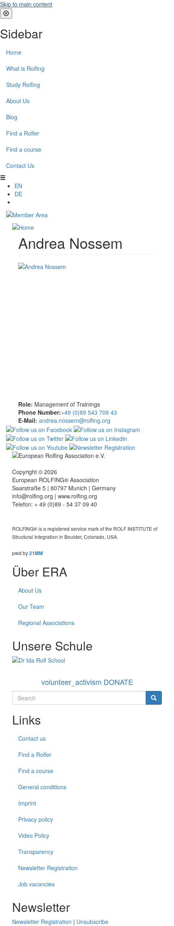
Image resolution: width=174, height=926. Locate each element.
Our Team (31, 606)
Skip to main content (26, 4)
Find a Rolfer (22, 133)
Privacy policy (35, 819)
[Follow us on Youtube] (37, 447)
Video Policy (33, 835)
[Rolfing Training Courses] (87, 660)
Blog (11, 117)
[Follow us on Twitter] (35, 438)
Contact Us (20, 165)
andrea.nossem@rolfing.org (74, 420)
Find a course (23, 149)
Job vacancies (36, 884)
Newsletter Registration (48, 868)
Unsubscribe (92, 922)
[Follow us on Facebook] (39, 428)
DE (18, 194)
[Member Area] (27, 214)
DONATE (87, 681)
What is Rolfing (25, 68)
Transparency (35, 852)
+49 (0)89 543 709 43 (89, 412)
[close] (6, 13)
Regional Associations (46, 623)
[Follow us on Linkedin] (96, 438)
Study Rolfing (23, 85)
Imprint (27, 803)
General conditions (42, 787)
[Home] (23, 226)
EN (18, 186)
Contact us (32, 738)
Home (13, 52)
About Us (18, 101)
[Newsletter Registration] (102, 447)
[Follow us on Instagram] (107, 428)
